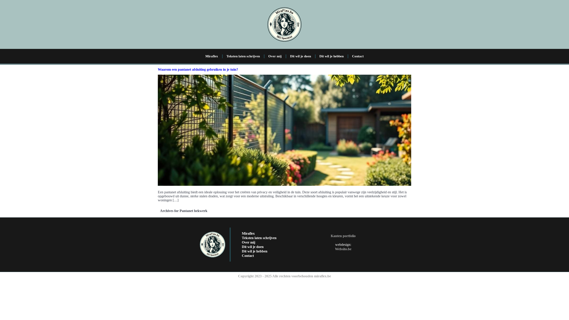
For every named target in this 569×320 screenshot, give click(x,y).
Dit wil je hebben (331, 56)
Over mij (275, 56)
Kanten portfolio (343, 236)
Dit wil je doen (300, 56)
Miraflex (211, 56)
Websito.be (343, 249)
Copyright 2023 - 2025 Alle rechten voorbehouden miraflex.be (284, 276)
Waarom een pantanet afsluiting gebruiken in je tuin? (198, 69)
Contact (358, 56)
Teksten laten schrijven (243, 56)
